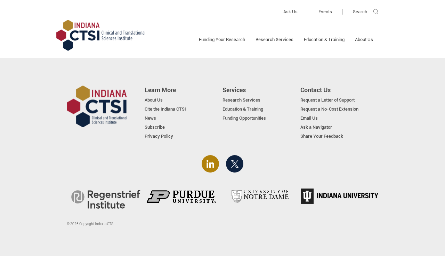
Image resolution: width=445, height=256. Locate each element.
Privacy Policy (159, 136)
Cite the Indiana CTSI (165, 109)
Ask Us (290, 11)
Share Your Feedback (321, 136)
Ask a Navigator (316, 127)
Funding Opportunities (244, 118)
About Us (364, 39)
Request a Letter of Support (327, 100)
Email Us (309, 118)
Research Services (274, 39)
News (150, 118)
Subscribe (155, 127)
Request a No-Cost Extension (329, 109)
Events (325, 11)
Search (360, 11)
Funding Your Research (222, 39)
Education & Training (324, 39)
